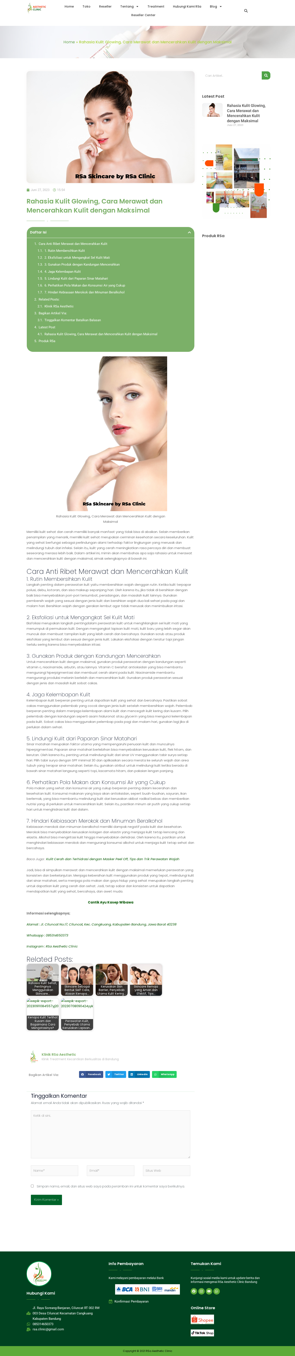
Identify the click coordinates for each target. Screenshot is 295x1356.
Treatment (156, 6)
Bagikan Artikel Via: (53, 313)
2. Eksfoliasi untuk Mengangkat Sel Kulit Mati (77, 258)
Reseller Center (143, 15)
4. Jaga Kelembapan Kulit (62, 272)
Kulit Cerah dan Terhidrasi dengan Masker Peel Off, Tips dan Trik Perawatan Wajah (112, 859)
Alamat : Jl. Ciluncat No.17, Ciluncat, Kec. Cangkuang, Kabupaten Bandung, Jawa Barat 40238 (101, 924)
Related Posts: (49, 299)
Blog (213, 6)
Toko (86, 6)
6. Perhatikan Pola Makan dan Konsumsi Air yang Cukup (84, 285)
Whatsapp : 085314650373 (47, 935)
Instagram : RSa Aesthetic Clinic (52, 946)
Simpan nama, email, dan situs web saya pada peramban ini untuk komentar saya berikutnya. (111, 1186)
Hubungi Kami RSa (187, 6)
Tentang (127, 6)
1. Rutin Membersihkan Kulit (64, 251)
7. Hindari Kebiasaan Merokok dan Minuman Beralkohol (84, 292)
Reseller (105, 6)
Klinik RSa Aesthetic (59, 306)
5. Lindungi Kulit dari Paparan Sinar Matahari (76, 278)
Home (69, 6)
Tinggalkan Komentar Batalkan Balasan (72, 320)
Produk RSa (47, 341)
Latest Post (47, 327)
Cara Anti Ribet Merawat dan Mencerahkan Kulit (73, 244)
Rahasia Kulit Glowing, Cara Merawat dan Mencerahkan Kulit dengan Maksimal (100, 334)
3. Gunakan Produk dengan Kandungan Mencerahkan (82, 264)
